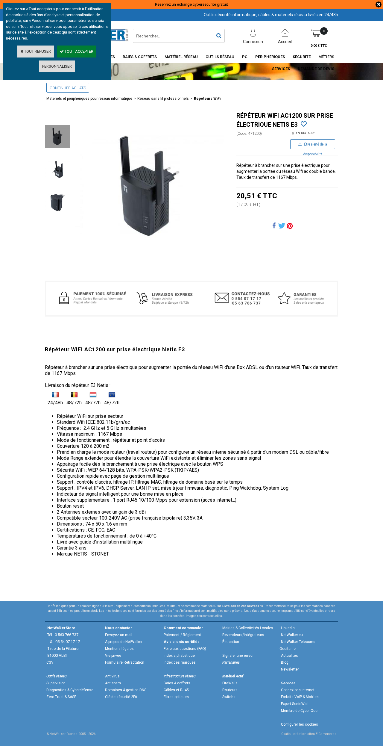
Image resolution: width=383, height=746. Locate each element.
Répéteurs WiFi (207, 98)
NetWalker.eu (292, 635)
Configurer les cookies (299, 724)
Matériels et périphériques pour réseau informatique (89, 98)
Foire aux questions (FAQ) (185, 649)
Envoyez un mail (118, 635)
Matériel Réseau (181, 57)
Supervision (56, 683)
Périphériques (270, 57)
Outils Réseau (220, 57)
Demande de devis (316, 68)
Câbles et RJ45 (176, 690)
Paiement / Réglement (182, 635)
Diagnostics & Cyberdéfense (69, 690)
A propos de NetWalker (123, 642)
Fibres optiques (176, 697)
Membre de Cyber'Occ (299, 711)
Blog (284, 662)
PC (244, 57)
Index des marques (180, 662)
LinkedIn (288, 628)
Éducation (230, 642)
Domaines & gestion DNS (125, 690)
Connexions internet (297, 690)
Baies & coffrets (177, 683)
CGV (50, 662)
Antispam (113, 683)
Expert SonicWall (294, 704)
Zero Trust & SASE (61, 697)
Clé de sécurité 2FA (121, 697)
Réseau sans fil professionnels (163, 98)
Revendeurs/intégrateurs (243, 635)
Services (281, 68)
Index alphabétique (179, 655)
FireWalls (230, 683)
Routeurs (230, 690)
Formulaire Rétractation (124, 662)
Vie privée (113, 655)
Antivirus (112, 676)
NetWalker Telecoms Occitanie (297, 645)
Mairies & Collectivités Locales (247, 628)
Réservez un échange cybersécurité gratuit (191, 4)
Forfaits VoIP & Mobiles (300, 697)
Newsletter (290, 669)
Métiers (326, 57)
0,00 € (319, 46)
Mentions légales (119, 649)
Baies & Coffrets (140, 57)
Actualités (289, 655)
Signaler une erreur (238, 655)
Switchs (228, 697)
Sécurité (302, 57)
